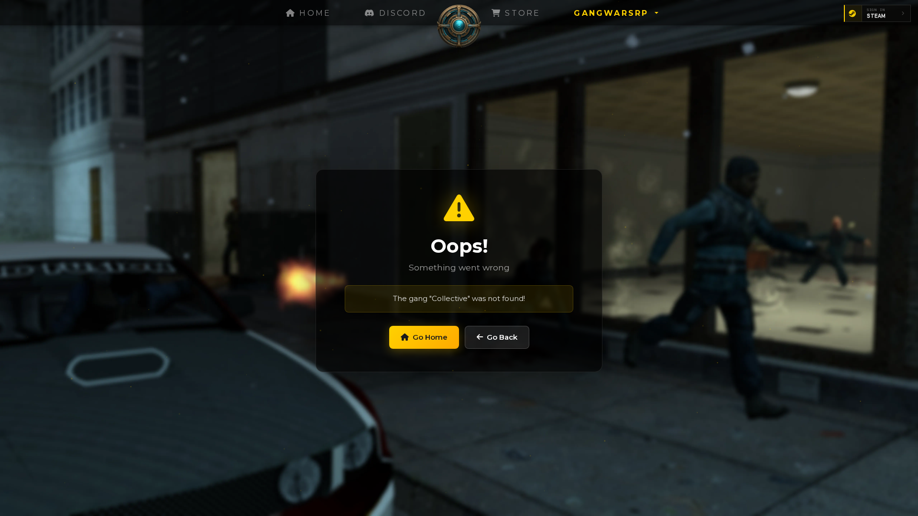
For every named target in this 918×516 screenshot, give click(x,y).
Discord (400, 13)
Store (521, 13)
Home (313, 13)
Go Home (430, 337)
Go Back (502, 337)
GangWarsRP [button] (613, 13)
